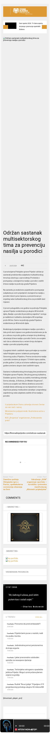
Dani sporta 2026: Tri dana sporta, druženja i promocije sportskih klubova (31, 26)
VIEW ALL (39, 617)
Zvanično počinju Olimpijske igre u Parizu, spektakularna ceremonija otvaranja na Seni (13, 484)
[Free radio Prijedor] (21, 15)
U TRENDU (10, 617)
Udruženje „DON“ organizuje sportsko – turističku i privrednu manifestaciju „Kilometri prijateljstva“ (36, 484)
